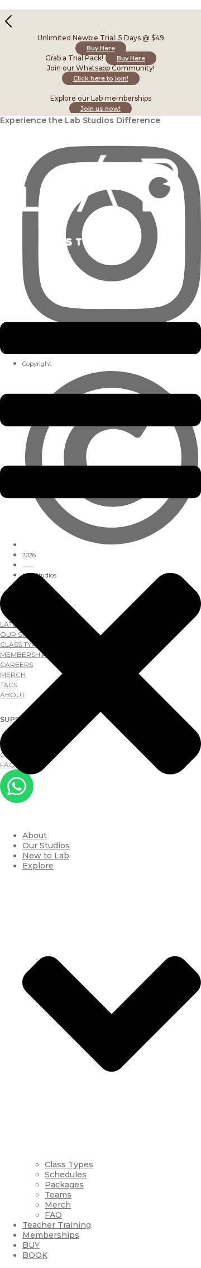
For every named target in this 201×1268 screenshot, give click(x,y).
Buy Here (101, 48)
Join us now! (100, 108)
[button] (100, 559)
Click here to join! (100, 78)
